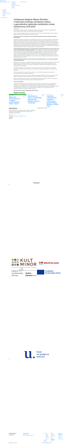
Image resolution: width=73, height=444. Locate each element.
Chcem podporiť (23, 1)
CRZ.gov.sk (34, 54)
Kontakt (13, 7)
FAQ (51, 436)
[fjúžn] (47, 436)
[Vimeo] (32, 435)
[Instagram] (29, 435)
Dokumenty (52, 438)
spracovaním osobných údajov (20, 116)
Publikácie (14, 4)
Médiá (52, 437)
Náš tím (52, 441)
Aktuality (13, 2)
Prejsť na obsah (3, 0)
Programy (14, 1)
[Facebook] (25, 435)
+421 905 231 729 (26, 434)
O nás (13, 6)
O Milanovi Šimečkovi (16, 5)
